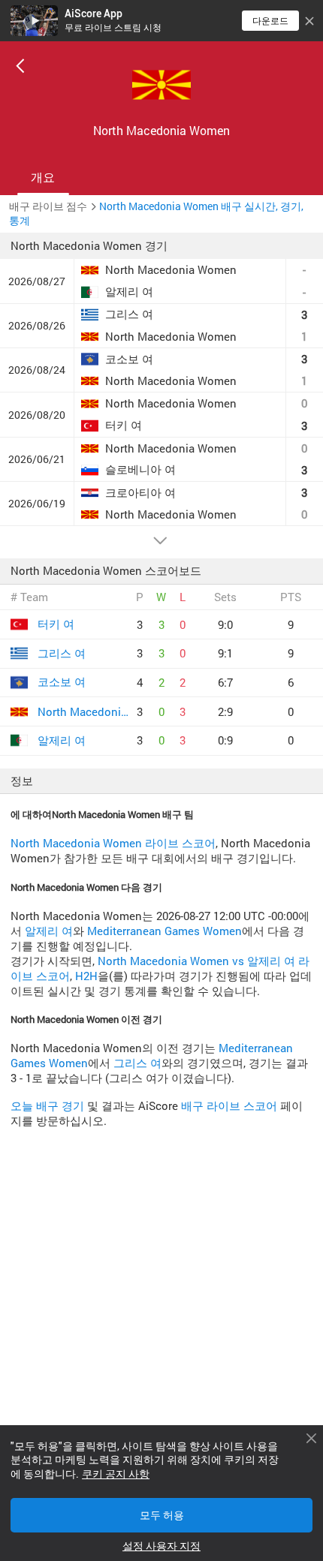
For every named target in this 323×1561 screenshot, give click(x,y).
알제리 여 (49, 931)
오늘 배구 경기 (47, 1106)
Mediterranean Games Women (164, 931)
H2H (86, 976)
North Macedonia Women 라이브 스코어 (113, 843)
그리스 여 (137, 1063)
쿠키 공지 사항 (115, 1474)
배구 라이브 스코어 (229, 1106)
